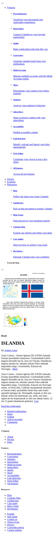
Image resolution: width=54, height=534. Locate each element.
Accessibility (13, 475)
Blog (9, 495)
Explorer (11, 182)
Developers (12, 509)
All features (12, 483)
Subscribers (12, 467)
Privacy (10, 524)
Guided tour (13, 500)
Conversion (12, 456)
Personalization (14, 454)
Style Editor (12, 481)
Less (36, 401)
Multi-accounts (14, 464)
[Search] (2, 269)
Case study (12, 503)
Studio (10, 470)
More (15, 369)
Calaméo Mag (14, 498)
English (10, 514)
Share (10, 473)
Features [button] (11, 7)
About (10, 436)
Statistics (11, 459)
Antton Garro (10, 350)
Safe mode (12, 516)
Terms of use (13, 522)
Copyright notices (15, 527)
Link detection (14, 478)
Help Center (13, 506)
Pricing (10, 179)
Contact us (12, 519)
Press (9, 442)
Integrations (12, 462)
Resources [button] (12, 184)
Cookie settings (14, 530)
